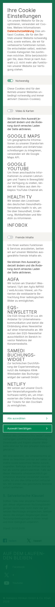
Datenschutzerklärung (20, 31)
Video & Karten (24, 110)
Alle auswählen (16, 418)
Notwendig (22, 80)
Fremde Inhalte (24, 237)
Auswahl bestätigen (19, 428)
